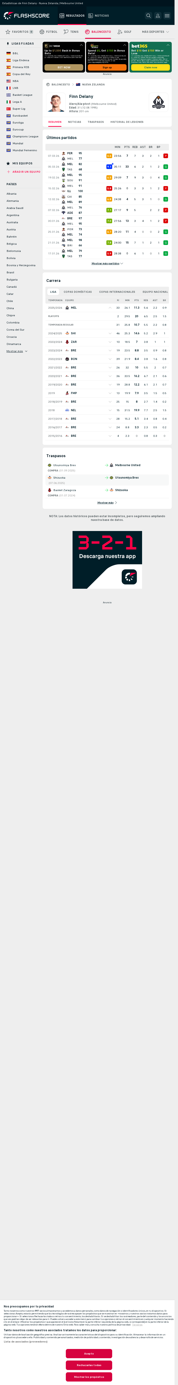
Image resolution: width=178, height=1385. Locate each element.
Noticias (74, 122)
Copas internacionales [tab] (117, 291)
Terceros (137, 1324)
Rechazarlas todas (89, 1365)
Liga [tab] (53, 291)
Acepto (89, 1353)
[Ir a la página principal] (30, 15)
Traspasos (96, 122)
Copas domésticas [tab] (78, 291)
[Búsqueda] (148, 15)
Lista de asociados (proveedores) (26, 1341)
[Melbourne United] (158, 103)
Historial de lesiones (126, 122)
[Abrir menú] (167, 15)
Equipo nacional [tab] (155, 291)
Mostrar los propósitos (89, 1377)
